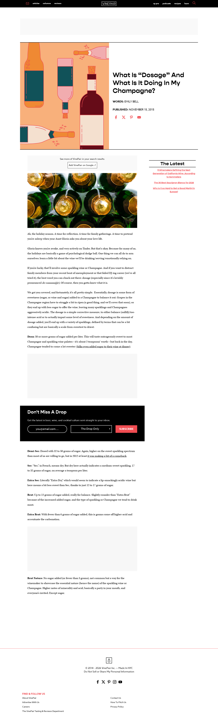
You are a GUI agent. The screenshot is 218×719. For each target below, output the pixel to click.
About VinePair (29, 698)
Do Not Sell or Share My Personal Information (109, 671)
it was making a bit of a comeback (106, 456)
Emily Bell (131, 102)
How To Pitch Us (118, 702)
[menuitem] (27, 4)
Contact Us (115, 698)
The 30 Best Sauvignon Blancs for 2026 (174, 182)
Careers (26, 707)
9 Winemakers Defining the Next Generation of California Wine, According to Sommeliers (174, 173)
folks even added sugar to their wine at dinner (103, 346)
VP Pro (156, 3)
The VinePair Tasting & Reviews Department (43, 711)
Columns (47, 3)
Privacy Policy (117, 707)
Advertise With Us (30, 702)
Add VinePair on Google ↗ (82, 165)
